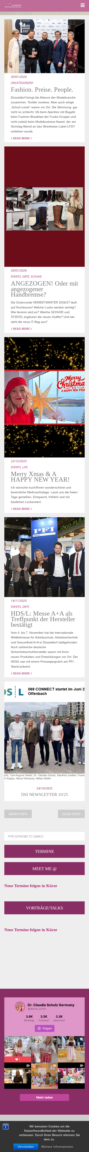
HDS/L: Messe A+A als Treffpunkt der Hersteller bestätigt (43, 619)
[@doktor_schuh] (20, 1007)
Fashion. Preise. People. (42, 89)
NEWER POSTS (18, 814)
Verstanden (26, 1146)
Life (25, 467)
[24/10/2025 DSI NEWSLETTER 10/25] (44, 692)
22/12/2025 (19, 461)
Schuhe (36, 276)
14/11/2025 (19, 601)
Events (16, 276)
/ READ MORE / (21, 138)
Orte (25, 276)
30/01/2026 (19, 77)
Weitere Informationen (57, 1146)
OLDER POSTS (71, 814)
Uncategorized (22, 83)
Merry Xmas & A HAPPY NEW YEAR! (40, 476)
